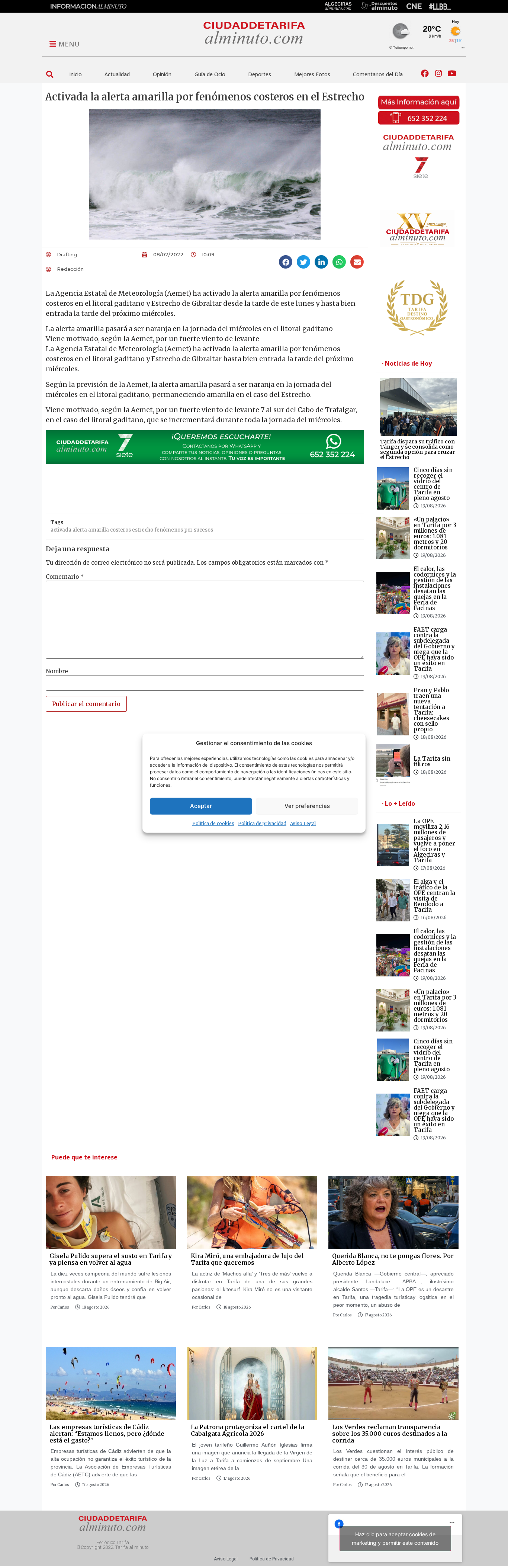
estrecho (142, 530)
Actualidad (117, 74)
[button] (50, 74)
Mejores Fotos (312, 74)
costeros (120, 530)
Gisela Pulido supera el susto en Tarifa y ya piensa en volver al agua (110, 1259)
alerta (80, 530)
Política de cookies (213, 823)
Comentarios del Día (378, 74)
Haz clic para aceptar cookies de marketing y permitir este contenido (395, 1538)
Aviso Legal (303, 823)
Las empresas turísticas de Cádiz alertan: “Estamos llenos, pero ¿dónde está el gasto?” (106, 1433)
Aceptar (201, 805)
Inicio (75, 74)
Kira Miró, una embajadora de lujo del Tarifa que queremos (247, 1259)
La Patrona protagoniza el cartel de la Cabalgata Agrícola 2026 (247, 1430)
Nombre (57, 671)
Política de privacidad (262, 823)
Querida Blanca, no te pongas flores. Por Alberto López (393, 1259)
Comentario (65, 577)
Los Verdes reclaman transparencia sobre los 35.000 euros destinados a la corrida (389, 1433)
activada (61, 530)
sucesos (203, 530)
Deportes (259, 74)
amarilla (98, 530)
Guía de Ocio (209, 74)
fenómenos (168, 530)
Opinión (162, 74)
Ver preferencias (307, 805)
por (188, 530)
